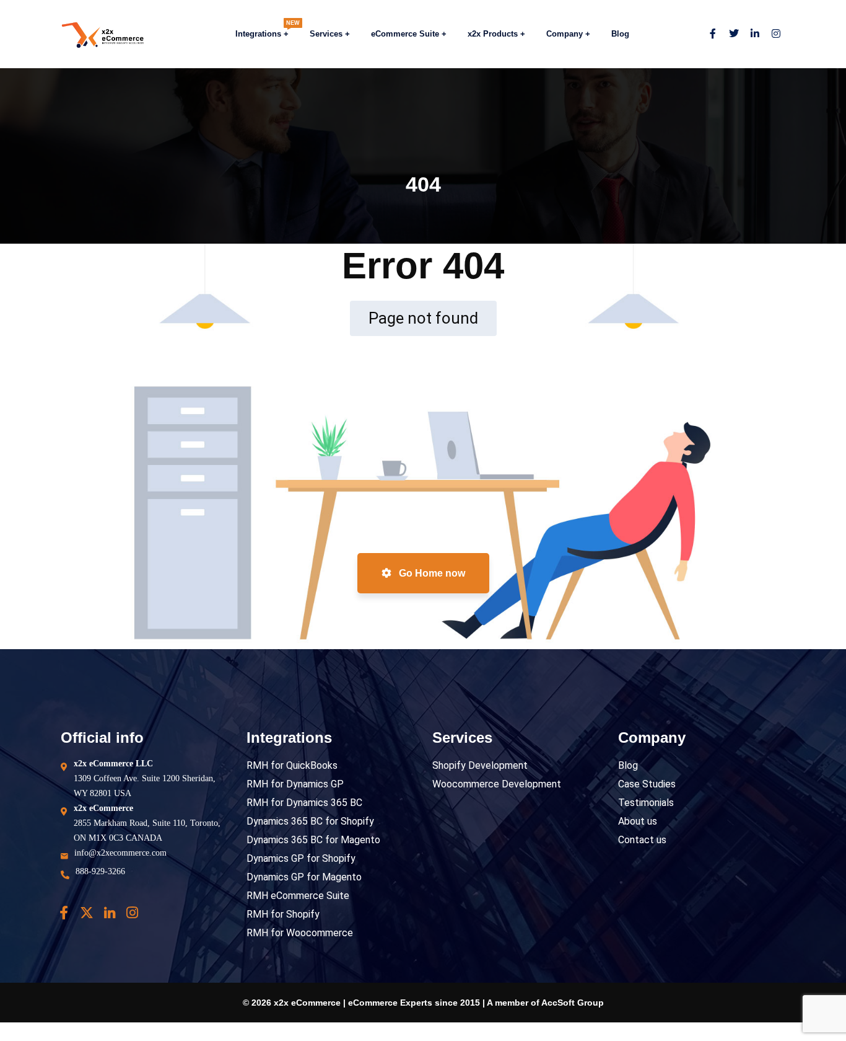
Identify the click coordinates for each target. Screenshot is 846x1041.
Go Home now (430, 573)
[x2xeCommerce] (91, 34)
